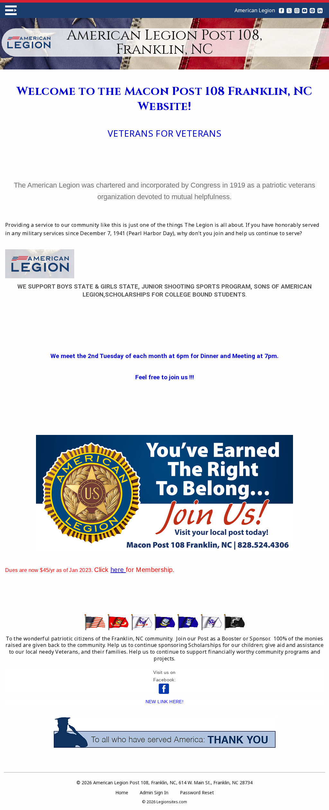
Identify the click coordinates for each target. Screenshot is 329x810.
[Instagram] (297, 10)
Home (121, 792)
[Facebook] (281, 10)
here (118, 569)
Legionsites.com (171, 802)
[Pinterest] (312, 10)
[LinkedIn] (320, 10)
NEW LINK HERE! (165, 701)
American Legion (255, 10)
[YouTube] (304, 10)
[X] (289, 10)
